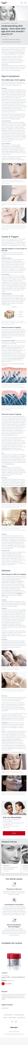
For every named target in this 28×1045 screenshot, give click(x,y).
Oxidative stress (6, 448)
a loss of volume (19, 52)
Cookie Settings (8, 1014)
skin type (17, 347)
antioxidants (13, 540)
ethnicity (9, 347)
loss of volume (16, 118)
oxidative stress (20, 485)
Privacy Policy (12, 1017)
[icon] (12, 1022)
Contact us (5, 1008)
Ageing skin (14, 23)
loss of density (9, 54)
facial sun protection (18, 752)
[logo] (4, 3)
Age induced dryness (16, 358)
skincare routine (6, 718)
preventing (7, 590)
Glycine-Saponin (16, 739)
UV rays (18, 461)
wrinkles (12, 52)
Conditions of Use (19, 1014)
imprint (5, 1017)
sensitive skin (7, 353)
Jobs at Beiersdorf (14, 1031)
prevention (5, 64)
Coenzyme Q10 (6, 740)
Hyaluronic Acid (6, 739)
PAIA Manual (21, 1017)
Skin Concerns (5, 23)
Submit (14, 833)
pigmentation (10, 464)
